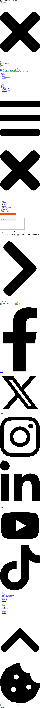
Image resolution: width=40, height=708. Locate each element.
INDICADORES (7, 77)
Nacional (3, 74)
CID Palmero (4, 606)
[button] (2, 707)
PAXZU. (36, 615)
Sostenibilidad (4, 75)
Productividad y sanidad (6, 90)
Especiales (4, 81)
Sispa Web (4, 607)
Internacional (4, 80)
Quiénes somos (4, 591)
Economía (3, 76)
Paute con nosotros (5, 593)
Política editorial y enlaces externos (8, 595)
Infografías (4, 82)
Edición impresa (4, 592)
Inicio (3, 73)
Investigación (4, 78)
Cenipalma (4, 605)
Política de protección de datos (7, 596)
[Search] (0, 62)
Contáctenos (4, 594)
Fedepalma (4, 604)
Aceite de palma (4, 91)
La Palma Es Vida (5, 608)
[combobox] (5, 2)
